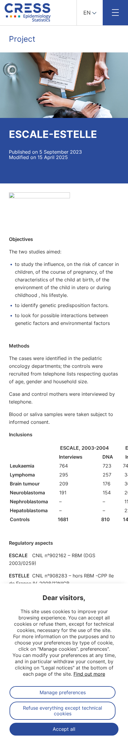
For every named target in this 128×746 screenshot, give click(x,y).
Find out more (89, 674)
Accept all (64, 729)
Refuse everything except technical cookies (62, 710)
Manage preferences (63, 692)
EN (87, 13)
